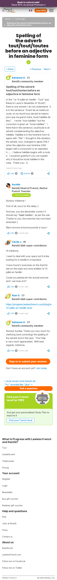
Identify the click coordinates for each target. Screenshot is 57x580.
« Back (10, 69)
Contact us (7, 536)
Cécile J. (17, 241)
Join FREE (41, 10)
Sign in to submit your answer (28, 361)
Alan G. (16, 295)
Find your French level (20, 420)
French (8, 19)
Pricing (5, 467)
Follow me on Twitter (12, 568)
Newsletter (7, 492)
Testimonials (8, 461)
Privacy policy (9, 578)
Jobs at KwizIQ (9, 523)
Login (4, 485)
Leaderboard (8, 454)
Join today (41, 368)
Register (6, 479)
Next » (47, 69)
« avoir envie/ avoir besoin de (19, 381)
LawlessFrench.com (11, 554)
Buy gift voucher (10, 499)
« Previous (35, 69)
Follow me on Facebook (13, 561)
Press (5, 530)
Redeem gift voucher (12, 505)
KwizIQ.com (7, 548)
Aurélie (16, 184)
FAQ (4, 517)
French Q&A (20, 19)
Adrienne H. (19, 77)
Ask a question (28, 388)
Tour (4, 447)
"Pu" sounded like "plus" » (18, 384)
